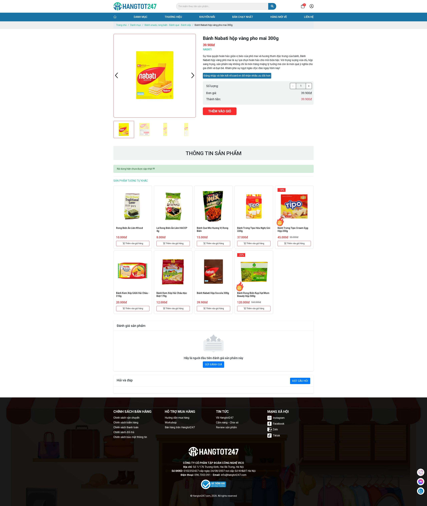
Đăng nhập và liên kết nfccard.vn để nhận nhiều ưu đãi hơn (237, 75)
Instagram (278, 417)
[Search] (272, 6)
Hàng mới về (278, 17)
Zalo (275, 429)
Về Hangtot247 (224, 417)
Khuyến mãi (207, 17)
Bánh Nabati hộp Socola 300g (213, 293)
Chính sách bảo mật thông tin (130, 437)
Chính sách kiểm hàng (125, 422)
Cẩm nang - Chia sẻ (227, 422)
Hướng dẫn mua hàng (177, 417)
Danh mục (140, 17)
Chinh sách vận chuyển (126, 417)
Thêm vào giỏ (219, 111)
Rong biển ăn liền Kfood (129, 228)
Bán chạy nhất (242, 17)
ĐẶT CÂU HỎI (300, 380)
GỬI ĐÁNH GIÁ (213, 364)
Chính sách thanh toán (125, 427)
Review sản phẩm (226, 427)
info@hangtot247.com (233, 474)
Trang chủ (121, 25)
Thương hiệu (173, 17)
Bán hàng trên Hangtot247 (180, 427)
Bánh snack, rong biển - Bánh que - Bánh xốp (168, 25)
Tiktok (276, 435)
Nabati (207, 49)
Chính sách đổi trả (123, 432)
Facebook (278, 423)
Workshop (171, 422)
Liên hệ (309, 17)
